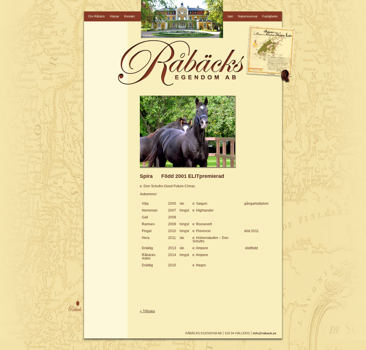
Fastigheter (270, 16)
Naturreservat (247, 16)
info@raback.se (264, 333)
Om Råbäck (96, 16)
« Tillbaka (147, 311)
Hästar (114, 16)
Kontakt (129, 16)
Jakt (230, 16)
